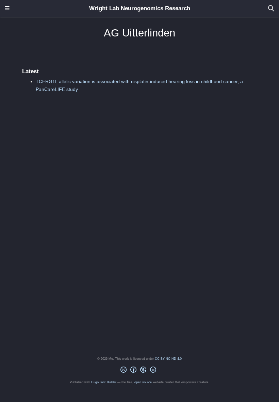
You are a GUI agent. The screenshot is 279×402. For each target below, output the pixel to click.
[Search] (271, 9)
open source (143, 382)
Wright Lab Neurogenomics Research (139, 8)
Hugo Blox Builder (103, 382)
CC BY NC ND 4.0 (168, 358)
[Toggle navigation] (7, 9)
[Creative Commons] (139, 371)
